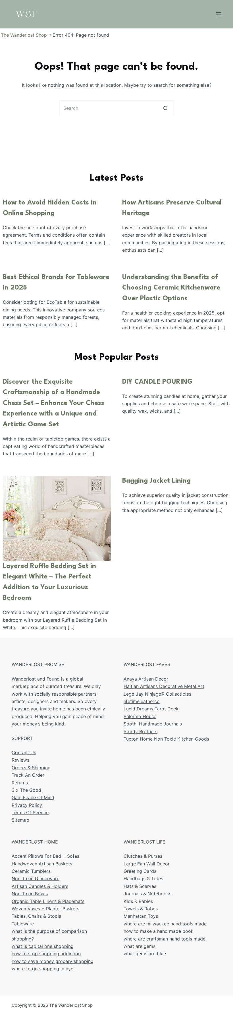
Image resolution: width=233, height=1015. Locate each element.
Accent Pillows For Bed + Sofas (45, 856)
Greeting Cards (140, 871)
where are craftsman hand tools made (164, 939)
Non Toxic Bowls (30, 893)
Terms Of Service (30, 812)
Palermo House (140, 716)
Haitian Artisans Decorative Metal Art (164, 686)
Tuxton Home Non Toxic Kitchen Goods (166, 739)
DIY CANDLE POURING (157, 382)
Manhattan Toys (141, 916)
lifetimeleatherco (142, 701)
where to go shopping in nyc (42, 968)
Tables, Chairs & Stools (36, 916)
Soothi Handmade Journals (153, 724)
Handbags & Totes (143, 878)
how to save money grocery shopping (52, 961)
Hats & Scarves (140, 886)
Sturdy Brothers (140, 731)
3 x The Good (26, 790)
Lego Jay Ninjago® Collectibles (157, 694)
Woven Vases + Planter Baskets (45, 908)
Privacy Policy (27, 805)
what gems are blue (145, 953)
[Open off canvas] (218, 14)
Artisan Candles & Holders (40, 886)
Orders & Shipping (31, 767)
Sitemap (20, 820)
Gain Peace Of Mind (33, 797)
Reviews (20, 760)
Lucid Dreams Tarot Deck (151, 709)
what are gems (139, 946)
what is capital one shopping (43, 946)
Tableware (23, 924)
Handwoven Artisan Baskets (42, 864)
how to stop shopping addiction (46, 953)
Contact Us (24, 752)
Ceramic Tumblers (31, 871)
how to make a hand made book (159, 931)
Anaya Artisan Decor (146, 679)
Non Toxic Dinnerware (35, 878)
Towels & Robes (141, 908)
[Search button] (165, 108)
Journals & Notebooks (147, 893)
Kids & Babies (138, 901)
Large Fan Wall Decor (147, 864)
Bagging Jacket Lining (156, 480)
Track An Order (28, 775)
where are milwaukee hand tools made (165, 924)
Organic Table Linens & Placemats (48, 901)
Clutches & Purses (143, 856)
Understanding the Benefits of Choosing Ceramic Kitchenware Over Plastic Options (171, 288)
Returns (20, 782)
